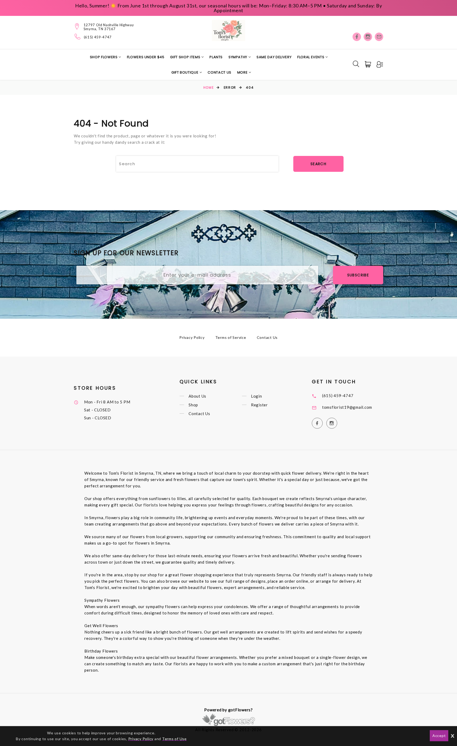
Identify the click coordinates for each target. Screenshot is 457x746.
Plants (216, 57)
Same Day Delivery (274, 57)
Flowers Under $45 (145, 57)
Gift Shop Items (185, 57)
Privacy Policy (192, 337)
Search (318, 164)
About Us (197, 396)
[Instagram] (368, 37)
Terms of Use (174, 738)
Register (259, 404)
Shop (193, 404)
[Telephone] (78, 36)
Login (256, 396)
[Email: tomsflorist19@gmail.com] (379, 37)
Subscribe (358, 275)
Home (208, 87)
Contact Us (219, 72)
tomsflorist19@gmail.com (347, 407)
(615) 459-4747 (98, 37)
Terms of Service (230, 337)
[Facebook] (357, 37)
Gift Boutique (185, 72)
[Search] (356, 64)
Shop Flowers (104, 57)
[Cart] (368, 64)
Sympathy (238, 57)
